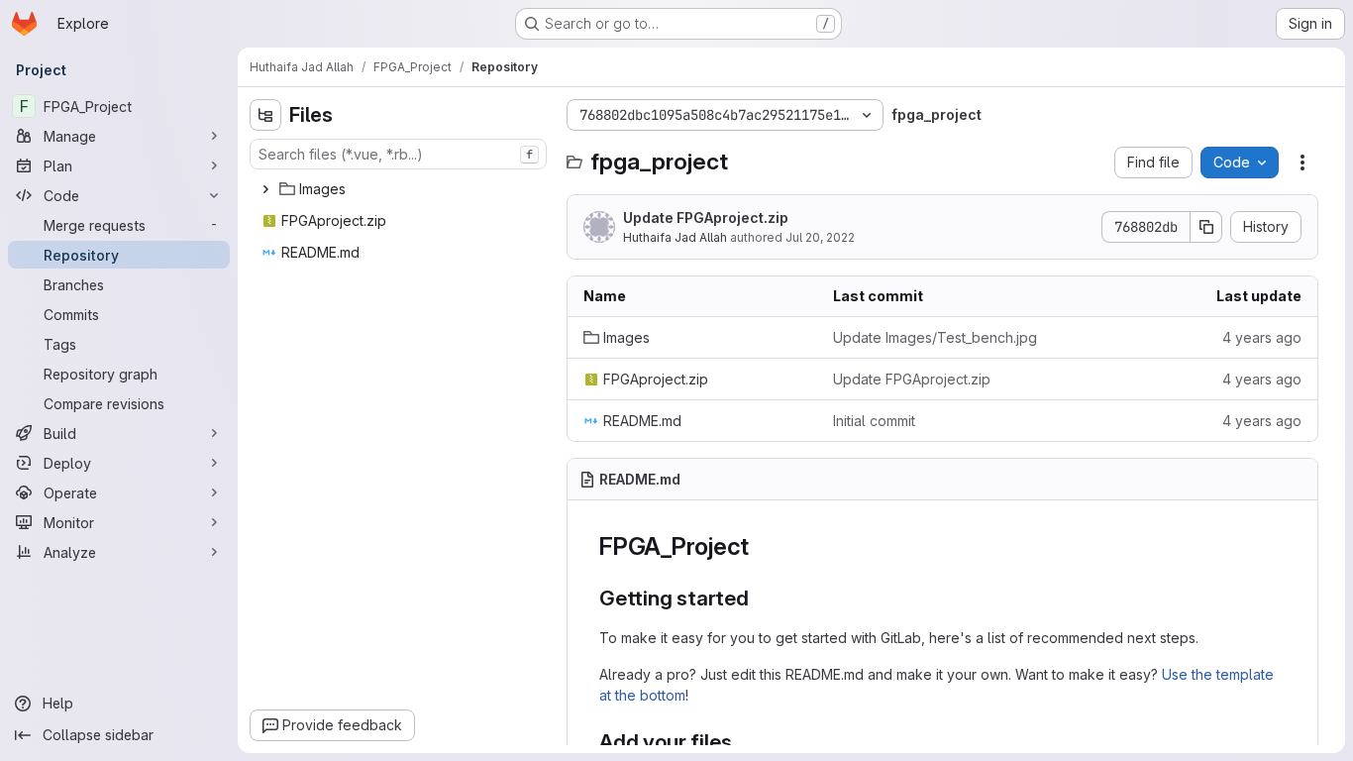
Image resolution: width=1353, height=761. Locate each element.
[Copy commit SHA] (1206, 227)
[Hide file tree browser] (265, 115)
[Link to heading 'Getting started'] (760, 598)
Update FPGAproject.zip (705, 217)
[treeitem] (400, 189)
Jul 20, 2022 (820, 237)
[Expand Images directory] (265, 189)
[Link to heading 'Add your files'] (743, 741)
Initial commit (874, 420)
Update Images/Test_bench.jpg (935, 337)
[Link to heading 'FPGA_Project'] (762, 546)
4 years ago (1261, 337)
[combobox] (398, 154)
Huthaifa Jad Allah (675, 237)
